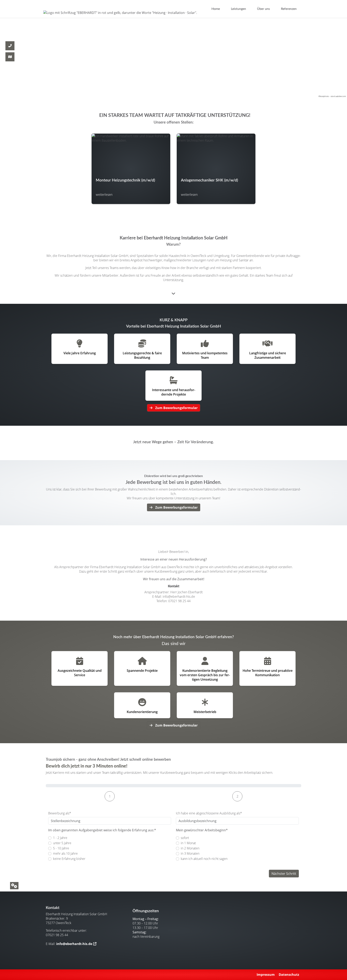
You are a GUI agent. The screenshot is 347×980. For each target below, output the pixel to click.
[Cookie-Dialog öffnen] (14, 885)
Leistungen (238, 8)
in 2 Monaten (190, 848)
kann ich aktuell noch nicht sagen (204, 858)
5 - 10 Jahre (61, 848)
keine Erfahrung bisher (69, 858)
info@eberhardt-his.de (74, 944)
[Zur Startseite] (120, 12)
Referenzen (289, 8)
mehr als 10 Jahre (65, 853)
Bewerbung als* (59, 813)
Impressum (266, 974)
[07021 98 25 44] (9, 35)
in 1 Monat (188, 843)
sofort (185, 838)
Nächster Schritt (283, 873)
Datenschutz (289, 974)
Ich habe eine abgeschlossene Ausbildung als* (209, 813)
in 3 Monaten (190, 853)
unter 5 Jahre (62, 843)
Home (215, 8)
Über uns (263, 8)
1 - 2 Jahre (60, 838)
